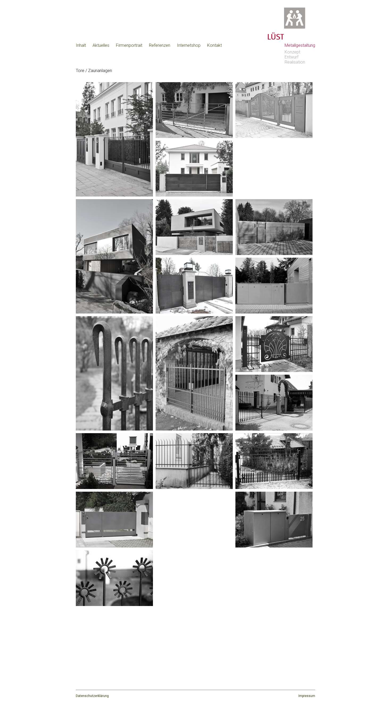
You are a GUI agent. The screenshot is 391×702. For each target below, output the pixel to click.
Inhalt (81, 45)
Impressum (306, 696)
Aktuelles (101, 45)
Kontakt (214, 45)
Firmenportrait (129, 45)
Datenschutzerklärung (92, 696)
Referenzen (159, 45)
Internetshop (189, 45)
